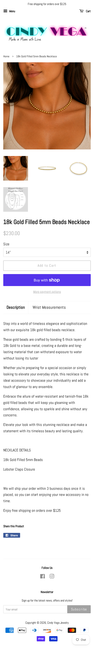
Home (6, 56)
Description (16, 307)
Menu (12, 11)
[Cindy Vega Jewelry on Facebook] (42, 577)
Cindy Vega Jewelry (58, 623)
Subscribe (79, 609)
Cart (88, 11)
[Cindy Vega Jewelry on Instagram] (51, 577)
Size (6, 244)
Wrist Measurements (49, 307)
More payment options (47, 292)
